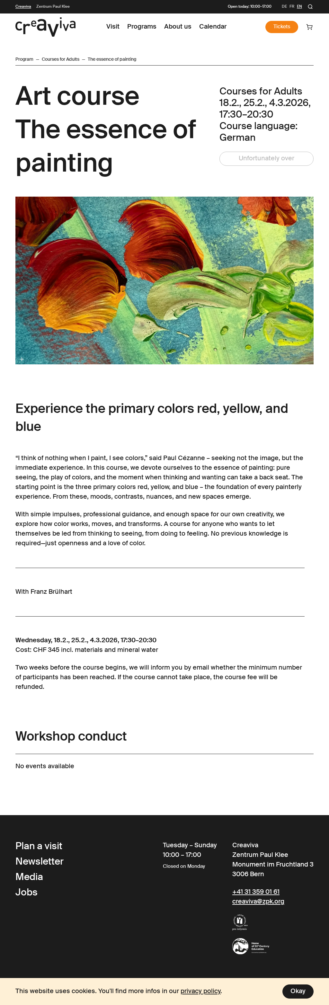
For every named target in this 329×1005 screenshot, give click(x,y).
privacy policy (201, 991)
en (299, 7)
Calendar (213, 27)
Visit (113, 27)
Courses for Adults (60, 59)
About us (177, 27)
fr (291, 7)
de (284, 7)
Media (29, 877)
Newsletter (39, 862)
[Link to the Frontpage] (45, 27)
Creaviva (23, 7)
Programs (141, 27)
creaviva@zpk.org (258, 902)
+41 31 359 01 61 (256, 892)
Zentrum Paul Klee (53, 7)
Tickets (281, 27)
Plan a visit (38, 846)
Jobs (26, 893)
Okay (298, 991)
